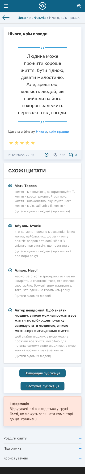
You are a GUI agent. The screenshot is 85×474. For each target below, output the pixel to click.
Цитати (23, 17)
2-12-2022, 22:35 (21, 155)
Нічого (41, 131)
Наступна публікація (42, 386)
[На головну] (6, 17)
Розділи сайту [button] (15, 438)
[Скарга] (47, 155)
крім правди (59, 131)
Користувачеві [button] (16, 458)
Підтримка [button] (12, 448)
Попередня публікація (42, 373)
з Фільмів (39, 17)
